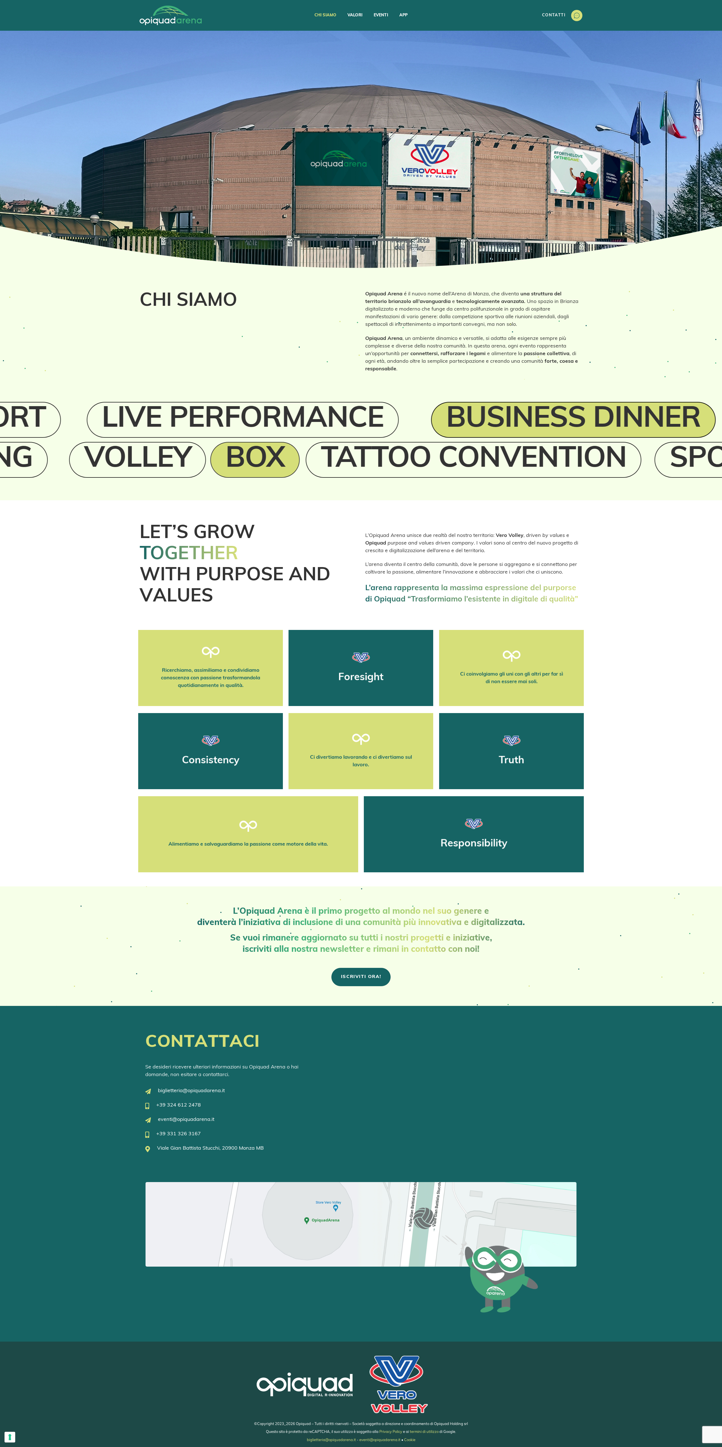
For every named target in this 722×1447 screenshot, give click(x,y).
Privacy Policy (390, 1432)
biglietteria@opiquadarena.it (331, 1440)
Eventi (381, 15)
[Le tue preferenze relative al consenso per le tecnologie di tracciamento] (10, 1437)
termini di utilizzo (424, 1432)
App (403, 15)
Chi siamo (325, 15)
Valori (354, 15)
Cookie (409, 1440)
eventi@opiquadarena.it (379, 1440)
